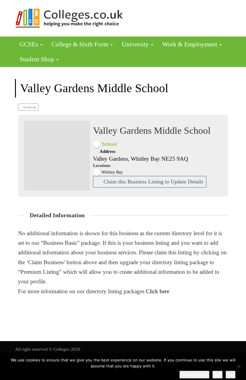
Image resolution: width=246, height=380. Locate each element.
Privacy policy (194, 374)
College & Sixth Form (81, 44)
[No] (239, 366)
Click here (157, 291)
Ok (230, 374)
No (217, 374)
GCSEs (30, 44)
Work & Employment (190, 44)
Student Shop (38, 59)
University (136, 44)
